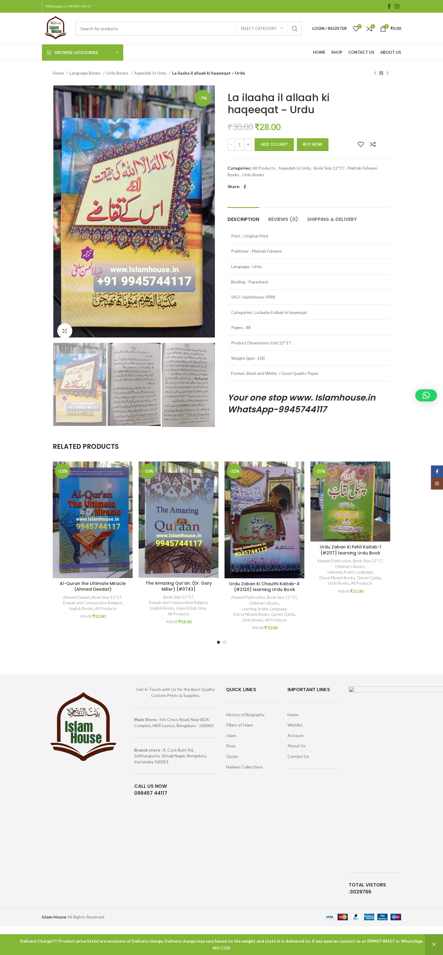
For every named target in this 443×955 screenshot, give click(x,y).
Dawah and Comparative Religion (92, 602)
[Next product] (387, 73)
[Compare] (373, 144)
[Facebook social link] (389, 6)
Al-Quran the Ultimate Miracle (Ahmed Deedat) (93, 586)
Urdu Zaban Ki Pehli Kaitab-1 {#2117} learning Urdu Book (350, 550)
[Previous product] (375, 73)
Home (59, 72)
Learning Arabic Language (264, 608)
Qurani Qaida (283, 614)
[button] (426, 395)
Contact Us (298, 756)
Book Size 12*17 (329, 168)
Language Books (86, 72)
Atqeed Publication (248, 597)
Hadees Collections (244, 766)
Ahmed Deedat (76, 597)
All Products (263, 168)
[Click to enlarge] (64, 330)
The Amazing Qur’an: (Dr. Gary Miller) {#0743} (179, 586)
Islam (231, 735)
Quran (232, 756)
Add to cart (274, 144)
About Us (296, 745)
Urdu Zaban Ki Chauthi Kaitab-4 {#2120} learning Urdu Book (264, 587)
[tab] (243, 216)
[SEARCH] (295, 29)
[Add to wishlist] (361, 144)
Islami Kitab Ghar (191, 608)
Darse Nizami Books (251, 614)
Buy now (312, 144)
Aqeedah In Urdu (150, 72)
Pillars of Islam (239, 724)
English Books (81, 608)
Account (295, 735)
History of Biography (245, 714)
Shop (231, 745)
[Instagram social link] (397, 6)
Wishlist (295, 724)
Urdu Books (117, 72)
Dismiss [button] (434, 944)
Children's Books (264, 603)
